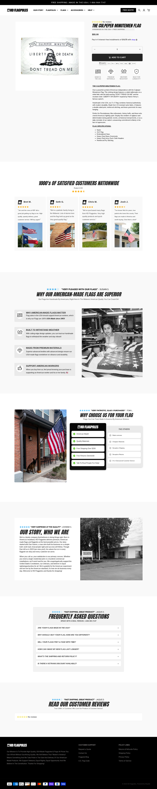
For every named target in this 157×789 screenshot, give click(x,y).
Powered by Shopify (143, 784)
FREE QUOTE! (128, 10)
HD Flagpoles (131, 784)
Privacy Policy (124, 757)
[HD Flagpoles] (17, 10)
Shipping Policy (124, 753)
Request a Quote (84, 749)
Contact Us (82, 753)
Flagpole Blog (83, 757)
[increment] (139, 49)
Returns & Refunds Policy (128, 749)
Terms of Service (125, 761)
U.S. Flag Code (84, 761)
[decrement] (94, 49)
